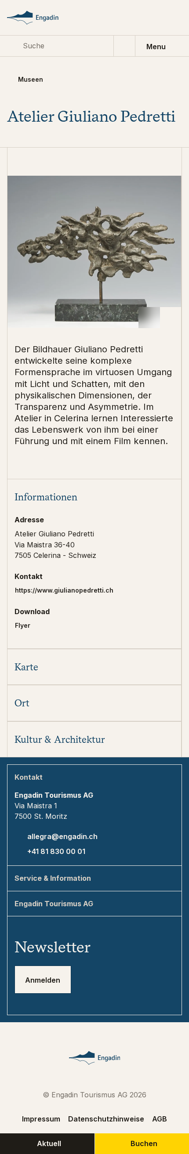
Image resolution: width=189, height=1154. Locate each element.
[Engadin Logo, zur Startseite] (41, 18)
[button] (94, 496)
